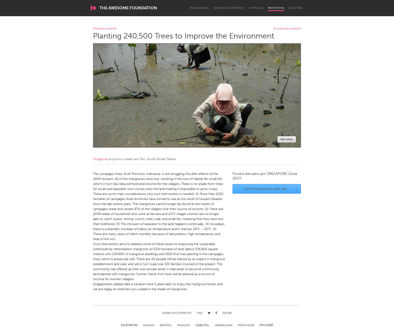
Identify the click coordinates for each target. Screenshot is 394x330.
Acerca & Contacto (177, 313)
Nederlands (223, 325)
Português (246, 325)
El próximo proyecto (287, 28)
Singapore (100, 159)
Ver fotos (286, 139)
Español (166, 325)
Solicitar (295, 8)
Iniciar (227, 313)
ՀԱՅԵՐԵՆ (202, 325)
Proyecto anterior (105, 28)
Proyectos (276, 8)
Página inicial (199, 8)
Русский (266, 325)
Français (183, 325)
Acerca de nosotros (228, 8)
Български (129, 325)
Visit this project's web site (271, 189)
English (148, 325)
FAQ (199, 313)
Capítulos (256, 8)
